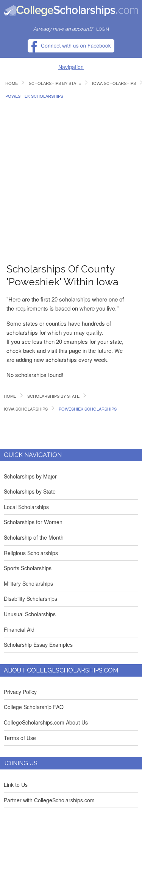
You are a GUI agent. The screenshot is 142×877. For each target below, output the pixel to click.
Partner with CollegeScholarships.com (49, 800)
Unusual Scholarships (30, 614)
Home (11, 83)
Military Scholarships (28, 583)
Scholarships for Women (33, 522)
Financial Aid (19, 629)
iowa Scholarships (26, 409)
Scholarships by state (55, 83)
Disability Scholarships (30, 598)
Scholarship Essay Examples (38, 644)
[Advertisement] (71, 177)
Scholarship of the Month (34, 537)
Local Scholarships (26, 507)
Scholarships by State (30, 491)
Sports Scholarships (27, 568)
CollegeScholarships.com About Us (46, 722)
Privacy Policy (20, 691)
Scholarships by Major (30, 476)
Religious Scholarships (31, 553)
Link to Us (16, 784)
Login (102, 29)
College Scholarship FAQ (34, 707)
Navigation (71, 67)
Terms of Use (20, 738)
